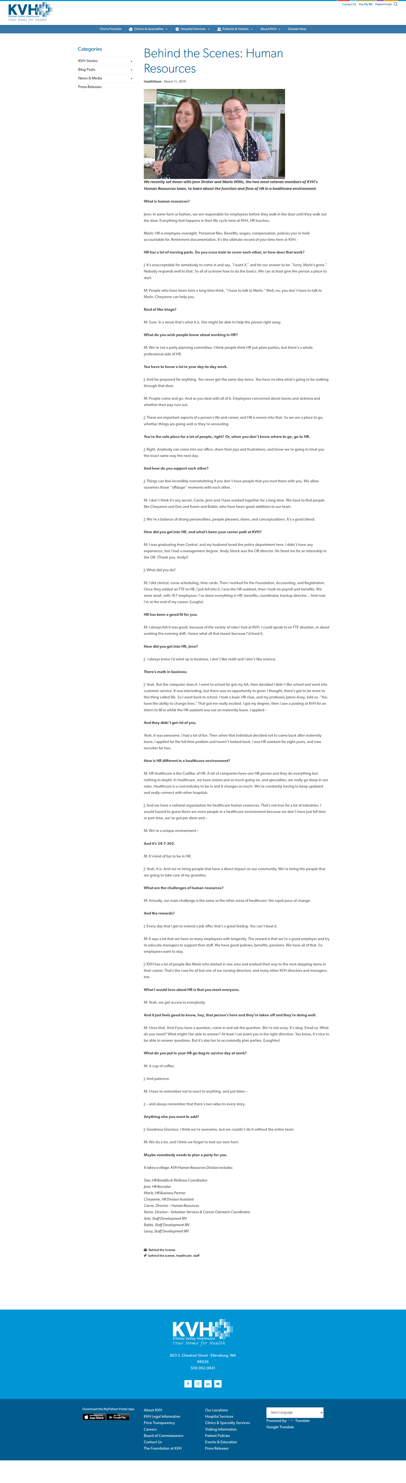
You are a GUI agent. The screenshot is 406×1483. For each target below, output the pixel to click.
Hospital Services (193, 29)
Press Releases (90, 87)
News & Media (90, 78)
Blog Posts (86, 70)
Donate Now (297, 29)
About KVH (268, 29)
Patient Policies (217, 1436)
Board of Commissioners (163, 1436)
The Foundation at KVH (163, 1449)
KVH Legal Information (162, 1417)
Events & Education (221, 1442)
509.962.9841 (203, 1368)
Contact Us (349, 4)
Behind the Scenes (162, 1250)
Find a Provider (111, 29)
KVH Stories (87, 61)
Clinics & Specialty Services (227, 1423)
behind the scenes (161, 1256)
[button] (396, 4)
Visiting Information (221, 1430)
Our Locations (216, 1410)
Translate (302, 1421)
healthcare (184, 1256)
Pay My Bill (365, 4)
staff (196, 1256)
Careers (150, 1430)
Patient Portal (383, 4)
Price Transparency (159, 1423)
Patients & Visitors (236, 29)
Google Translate (280, 1427)
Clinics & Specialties (148, 29)
